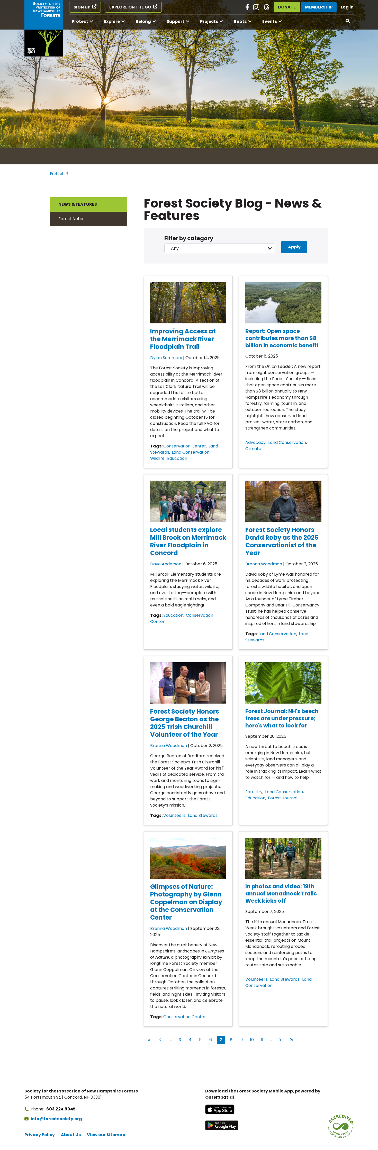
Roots (240, 21)
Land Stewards (203, 815)
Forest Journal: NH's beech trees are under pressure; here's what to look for (282, 718)
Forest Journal (282, 798)
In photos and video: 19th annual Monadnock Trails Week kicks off (281, 893)
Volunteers (174, 815)
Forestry (254, 792)
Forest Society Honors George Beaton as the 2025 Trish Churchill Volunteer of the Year (184, 723)
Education (177, 458)
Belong (143, 21)
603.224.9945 (61, 1109)
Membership (318, 7)
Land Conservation (191, 452)
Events (269, 21)
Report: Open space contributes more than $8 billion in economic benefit (282, 338)
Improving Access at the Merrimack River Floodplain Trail (183, 339)
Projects (209, 21)
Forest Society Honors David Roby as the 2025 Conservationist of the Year (281, 541)
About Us (71, 1135)
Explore (112, 21)
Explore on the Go (130, 7)
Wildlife (157, 458)
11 (263, 1039)
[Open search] (348, 21)
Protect (80, 21)
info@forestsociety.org (56, 1119)
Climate (253, 449)
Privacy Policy (39, 1135)
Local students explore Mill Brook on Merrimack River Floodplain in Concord (188, 541)
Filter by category (188, 238)
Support (175, 21)
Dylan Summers (166, 358)
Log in (347, 7)
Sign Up (82, 7)
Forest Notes (71, 219)
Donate (287, 7)
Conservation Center (184, 446)
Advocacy (255, 442)
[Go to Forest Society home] (43, 28)
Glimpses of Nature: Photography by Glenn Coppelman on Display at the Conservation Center (186, 902)
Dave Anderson (165, 564)
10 (253, 1039)
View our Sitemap (106, 1135)
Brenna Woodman (263, 564)
